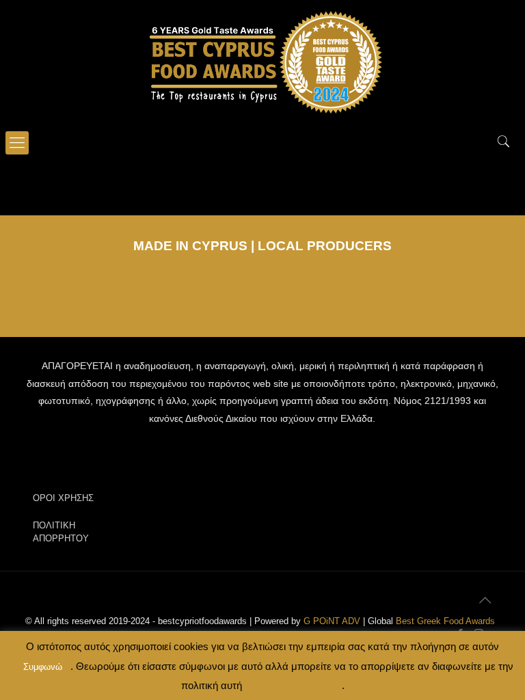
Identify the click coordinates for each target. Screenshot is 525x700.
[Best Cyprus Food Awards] (262, 61)
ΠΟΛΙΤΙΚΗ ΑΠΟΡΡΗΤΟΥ (61, 531)
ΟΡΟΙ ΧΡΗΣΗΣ (63, 498)
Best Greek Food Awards (445, 621)
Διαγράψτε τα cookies (292, 685)
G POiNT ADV (332, 621)
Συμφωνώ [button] (42, 667)
